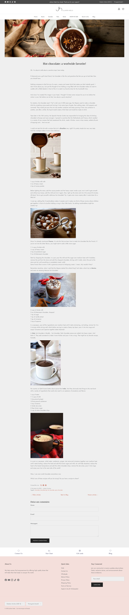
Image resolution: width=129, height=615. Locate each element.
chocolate (37, 490)
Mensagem (34, 524)
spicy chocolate (59, 490)
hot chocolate (51, 490)
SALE (64, 17)
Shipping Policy (66, 583)
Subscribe (97, 585)
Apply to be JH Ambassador (69, 589)
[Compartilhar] (43, 485)
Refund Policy (65, 577)
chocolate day (43, 490)
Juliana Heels (12, 608)
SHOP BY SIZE (74, 17)
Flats (57, 17)
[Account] (118, 9)
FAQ (62, 568)
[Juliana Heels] (64, 9)
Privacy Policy (65, 580)
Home (35, 17)
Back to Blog (64, 495)
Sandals (50, 17)
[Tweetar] (41, 485)
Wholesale (64, 574)
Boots (42, 17)
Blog (94, 17)
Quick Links (85, 17)
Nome (32, 505)
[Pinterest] (45, 485)
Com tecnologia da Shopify (23, 608)
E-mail (32, 514)
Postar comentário (40, 540)
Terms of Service (66, 586)
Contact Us (64, 571)
